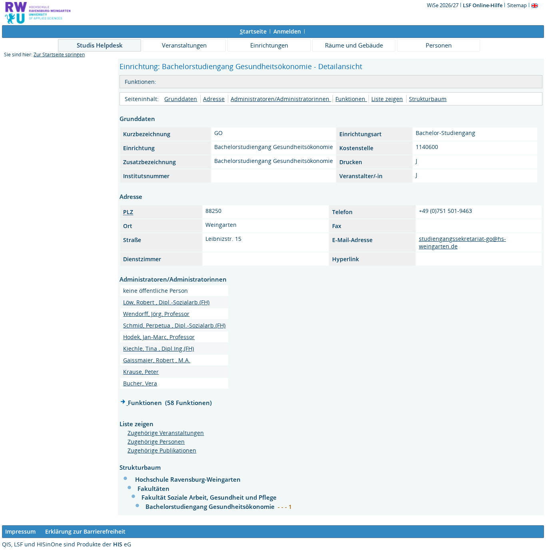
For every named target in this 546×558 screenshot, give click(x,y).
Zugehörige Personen (156, 441)
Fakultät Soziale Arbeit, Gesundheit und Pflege (209, 497)
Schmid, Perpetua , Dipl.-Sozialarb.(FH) (174, 325)
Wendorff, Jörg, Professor (156, 314)
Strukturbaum (427, 99)
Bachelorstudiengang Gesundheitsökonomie (210, 506)
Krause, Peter (141, 371)
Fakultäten (153, 488)
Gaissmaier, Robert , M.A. (156, 360)
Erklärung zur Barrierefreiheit (85, 531)
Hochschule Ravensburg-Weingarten (188, 479)
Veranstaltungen (184, 45)
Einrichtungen (269, 45)
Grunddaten (180, 99)
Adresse (214, 99)
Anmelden (287, 31)
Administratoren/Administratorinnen (281, 99)
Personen (439, 45)
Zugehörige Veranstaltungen (166, 433)
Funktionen (351, 99)
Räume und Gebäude (354, 45)
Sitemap (517, 5)
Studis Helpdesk (100, 45)
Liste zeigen (387, 99)
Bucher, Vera (140, 383)
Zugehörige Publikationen (162, 450)
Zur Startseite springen (59, 55)
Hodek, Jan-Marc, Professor (159, 337)
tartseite (253, 31)
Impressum (20, 531)
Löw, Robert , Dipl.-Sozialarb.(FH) (166, 302)
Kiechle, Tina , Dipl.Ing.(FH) (158, 348)
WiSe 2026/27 (443, 5)
